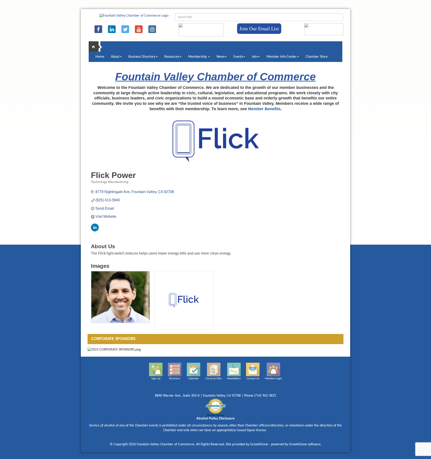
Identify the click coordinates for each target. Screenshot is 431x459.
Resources (171, 57)
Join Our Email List (259, 28)
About (115, 57)
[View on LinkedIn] (95, 230)
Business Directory (141, 57)
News (220, 57)
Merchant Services (215, 415)
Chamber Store (317, 57)
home (95, 46)
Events (238, 57)
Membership (198, 57)
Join (254, 57)
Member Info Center (281, 57)
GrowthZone (259, 444)
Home (99, 57)
